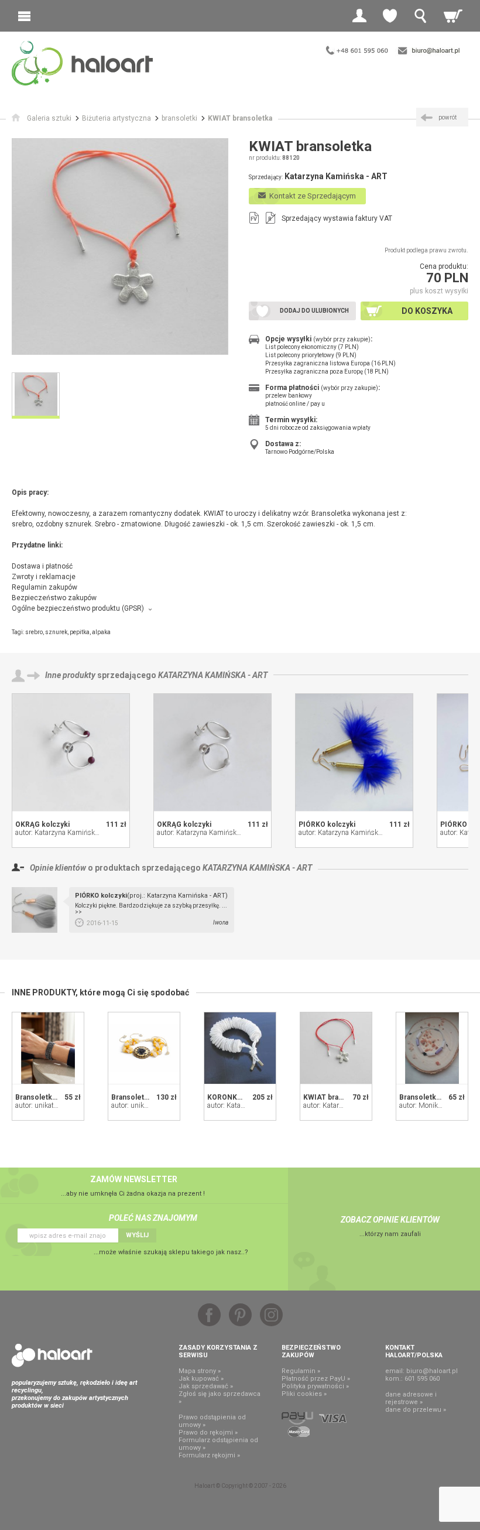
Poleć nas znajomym (153, 1218)
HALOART (52, 1355)
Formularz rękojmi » (209, 1455)
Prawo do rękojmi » (208, 1432)
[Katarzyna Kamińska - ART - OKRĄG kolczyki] (70, 752)
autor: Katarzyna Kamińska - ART (66, 833)
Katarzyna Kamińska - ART (213, 675)
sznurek (56, 632)
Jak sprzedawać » (206, 1386)
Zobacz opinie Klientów (390, 1219)
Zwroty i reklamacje (44, 577)
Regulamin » (301, 1371)
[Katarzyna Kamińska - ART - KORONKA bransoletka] (240, 1048)
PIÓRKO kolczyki (327, 824)
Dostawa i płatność (42, 566)
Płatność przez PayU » (316, 1378)
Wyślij (137, 1235)
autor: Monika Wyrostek (435, 1105)
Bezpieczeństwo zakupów (54, 598)
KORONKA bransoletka (245, 1097)
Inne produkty (70, 675)
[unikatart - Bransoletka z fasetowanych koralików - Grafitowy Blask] (48, 1048)
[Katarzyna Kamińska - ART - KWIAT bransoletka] (336, 1048)
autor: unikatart (38, 1105)
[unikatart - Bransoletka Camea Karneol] (144, 1048)
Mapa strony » (200, 1371)
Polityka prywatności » (315, 1386)
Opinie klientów (58, 867)
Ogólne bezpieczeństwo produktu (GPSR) (78, 608)
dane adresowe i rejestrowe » (411, 1398)
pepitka (80, 632)
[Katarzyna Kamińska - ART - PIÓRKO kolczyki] (354, 752)
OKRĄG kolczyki (42, 824)
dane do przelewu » (415, 1409)
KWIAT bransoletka (335, 1097)
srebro (34, 632)
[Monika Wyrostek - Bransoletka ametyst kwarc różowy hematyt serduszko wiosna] (432, 1048)
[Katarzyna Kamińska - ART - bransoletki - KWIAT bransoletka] (120, 246)
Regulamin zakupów (44, 587)
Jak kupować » (201, 1378)
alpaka (101, 632)
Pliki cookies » (304, 1394)
